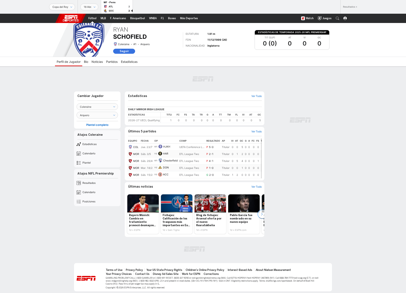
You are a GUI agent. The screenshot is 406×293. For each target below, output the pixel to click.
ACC (166, 174)
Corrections (211, 274)
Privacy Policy (134, 270)
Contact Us (142, 274)
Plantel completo (97, 124)
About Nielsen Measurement (273, 270)
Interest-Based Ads (240, 270)
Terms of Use (114, 270)
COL (136, 147)
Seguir (124, 51)
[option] (143, 214)
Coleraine (123, 44)
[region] (211, 117)
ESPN (71, 18)
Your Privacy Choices (119, 274)
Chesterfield (170, 160)
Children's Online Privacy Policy (205, 270)
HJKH (166, 146)
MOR (136, 154)
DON (166, 167)
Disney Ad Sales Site (165, 274)
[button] (337, 18)
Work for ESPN (191, 274)
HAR (165, 153)
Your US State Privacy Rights (164, 270)
